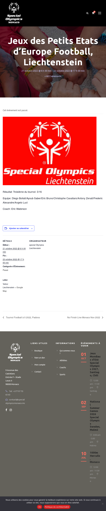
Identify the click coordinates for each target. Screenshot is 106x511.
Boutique (38, 351)
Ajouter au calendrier (19, 228)
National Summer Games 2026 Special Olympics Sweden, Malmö (95, 415)
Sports (62, 374)
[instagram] (11, 409)
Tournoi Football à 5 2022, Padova (22, 317)
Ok (39, 507)
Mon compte (40, 365)
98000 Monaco (12, 384)
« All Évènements (53, 76)
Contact (38, 372)
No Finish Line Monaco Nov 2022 (84, 317)
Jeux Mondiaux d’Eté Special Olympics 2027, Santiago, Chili (95, 364)
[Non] (102, 503)
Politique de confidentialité (57, 507)
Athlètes (63, 360)
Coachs (63, 367)
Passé (5, 270)
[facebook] (6, 409)
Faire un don (40, 358)
